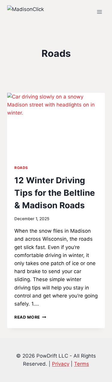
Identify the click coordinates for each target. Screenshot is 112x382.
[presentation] (56, 125)
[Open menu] (99, 11)
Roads (21, 167)
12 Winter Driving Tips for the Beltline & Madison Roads (54, 192)
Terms (81, 364)
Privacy (60, 364)
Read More (30, 317)
